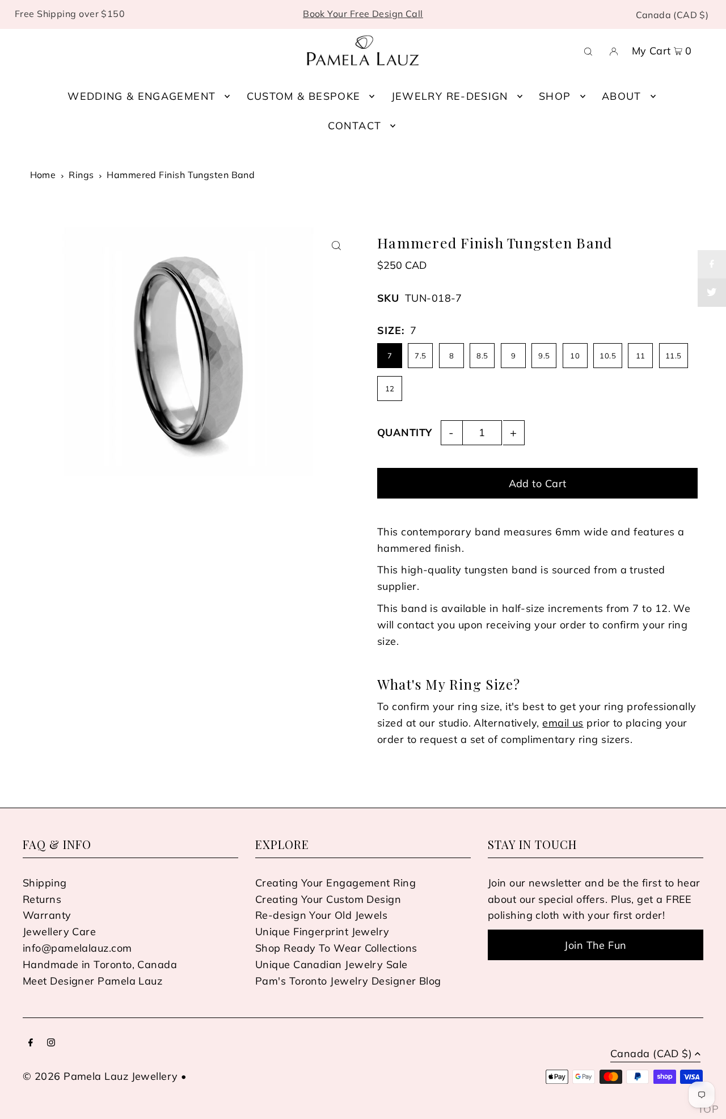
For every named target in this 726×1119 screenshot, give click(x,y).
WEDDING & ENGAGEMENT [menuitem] (141, 96)
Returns (42, 899)
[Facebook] (30, 1043)
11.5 (673, 355)
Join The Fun (595, 945)
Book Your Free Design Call (363, 13)
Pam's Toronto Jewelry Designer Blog (348, 980)
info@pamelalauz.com (77, 948)
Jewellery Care (59, 931)
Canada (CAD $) (672, 14)
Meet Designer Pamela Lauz (92, 980)
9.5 (544, 355)
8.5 (482, 355)
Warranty (47, 915)
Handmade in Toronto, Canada (100, 964)
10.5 (608, 355)
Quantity (404, 432)
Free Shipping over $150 (70, 13)
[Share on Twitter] (712, 292)
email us (563, 722)
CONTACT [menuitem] (354, 125)
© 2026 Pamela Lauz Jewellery (100, 1076)
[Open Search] (588, 50)
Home (43, 174)
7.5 (420, 355)
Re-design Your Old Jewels (321, 915)
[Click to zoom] (336, 246)
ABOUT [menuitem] (621, 96)
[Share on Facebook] (712, 264)
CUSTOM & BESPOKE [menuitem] (304, 96)
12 (390, 388)
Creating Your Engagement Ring (335, 882)
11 (640, 355)
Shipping (45, 882)
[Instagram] (51, 1043)
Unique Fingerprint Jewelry (322, 931)
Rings (81, 174)
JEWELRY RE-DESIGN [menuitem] (449, 96)
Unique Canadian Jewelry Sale (331, 964)
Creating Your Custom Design (328, 899)
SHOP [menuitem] (555, 96)
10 (575, 355)
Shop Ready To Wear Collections (336, 948)
